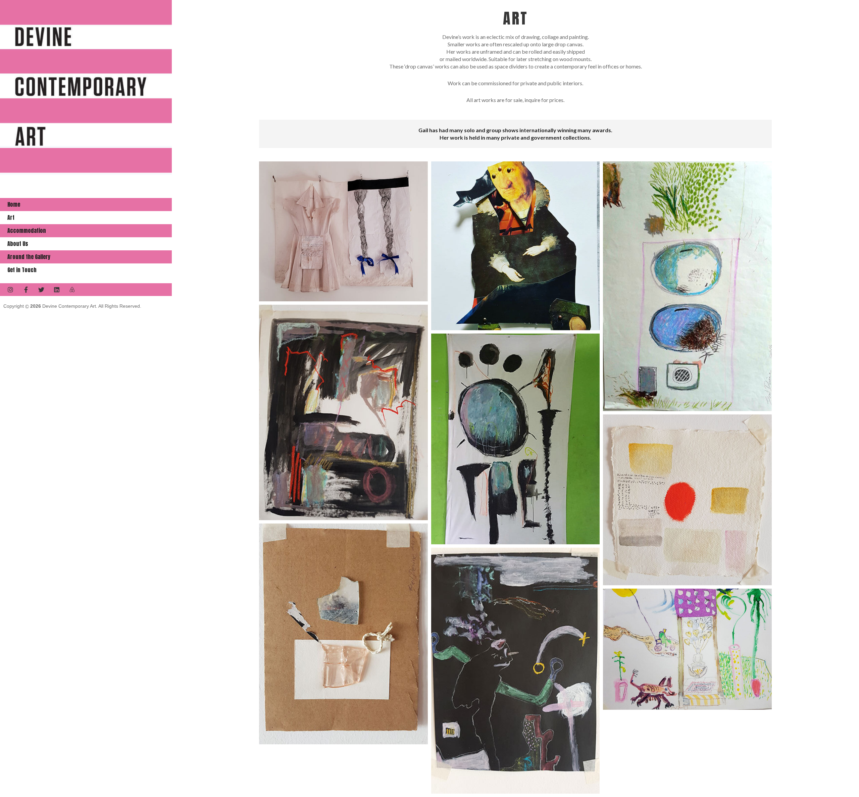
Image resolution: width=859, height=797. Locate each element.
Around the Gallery (28, 257)
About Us (17, 244)
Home (13, 204)
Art (10, 217)
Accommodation (26, 231)
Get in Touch (22, 270)
